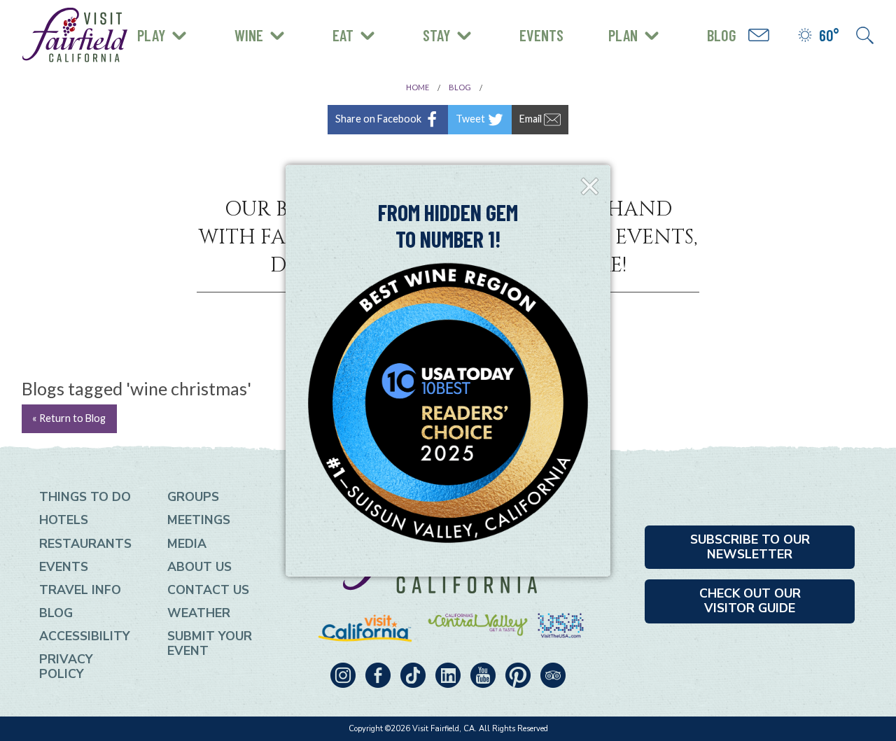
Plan (623, 35)
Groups (193, 496)
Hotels (63, 519)
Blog (721, 35)
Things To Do (85, 496)
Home (417, 87)
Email (531, 118)
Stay (436, 35)
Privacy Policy (66, 666)
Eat (343, 35)
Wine (248, 35)
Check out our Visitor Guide (750, 600)
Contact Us (208, 589)
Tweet (471, 118)
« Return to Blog (69, 418)
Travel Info (80, 589)
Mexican (169, 22)
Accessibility (84, 636)
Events (541, 35)
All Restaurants (194, 45)
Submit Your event (209, 643)
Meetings (198, 519)
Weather (198, 613)
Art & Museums (231, 24)
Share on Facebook (379, 118)
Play (151, 35)
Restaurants (85, 543)
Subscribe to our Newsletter (750, 547)
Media (186, 543)
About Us (199, 566)
